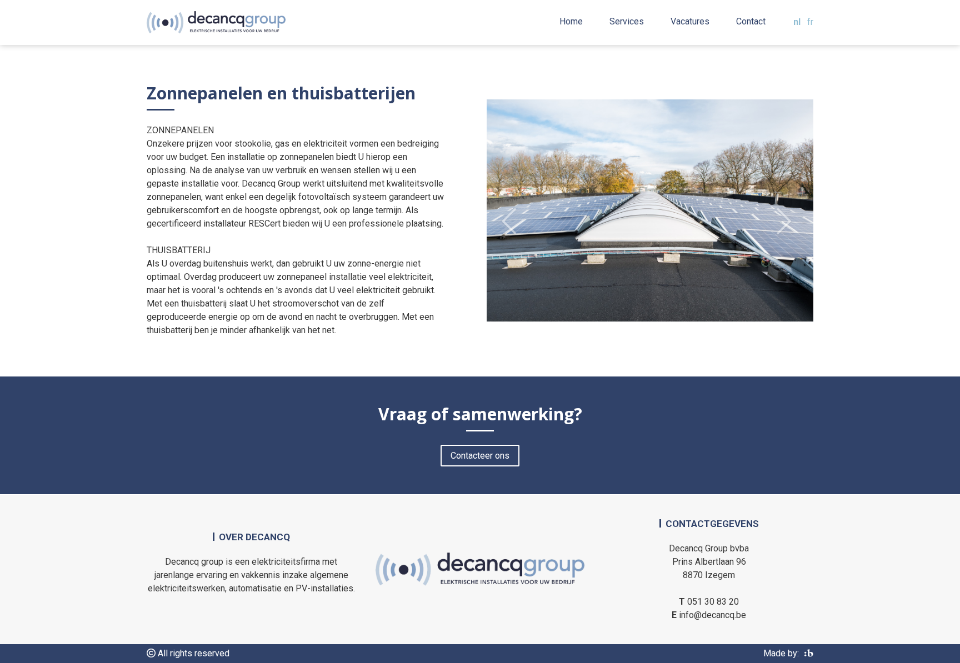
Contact (751, 21)
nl (797, 22)
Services (626, 21)
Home (571, 21)
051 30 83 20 (713, 601)
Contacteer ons (480, 455)
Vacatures (690, 21)
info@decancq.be (712, 615)
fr (810, 22)
